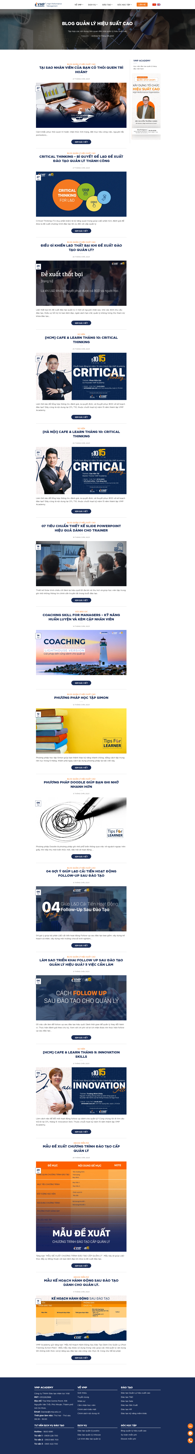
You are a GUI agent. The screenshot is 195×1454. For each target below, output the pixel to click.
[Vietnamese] (154, 4)
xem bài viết (81, 142)
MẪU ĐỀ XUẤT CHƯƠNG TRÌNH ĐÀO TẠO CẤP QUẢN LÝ (81, 1148)
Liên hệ (142, 4)
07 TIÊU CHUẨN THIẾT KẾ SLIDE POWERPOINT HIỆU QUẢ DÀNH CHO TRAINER (81, 527)
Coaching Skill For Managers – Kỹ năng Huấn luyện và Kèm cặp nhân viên (81, 616)
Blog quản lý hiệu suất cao (81, 64)
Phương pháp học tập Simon (81, 697)
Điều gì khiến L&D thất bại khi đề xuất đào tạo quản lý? (81, 247)
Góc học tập (123, 4)
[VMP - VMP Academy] (48, 4)
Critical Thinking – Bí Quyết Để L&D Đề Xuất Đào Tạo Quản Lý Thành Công (81, 158)
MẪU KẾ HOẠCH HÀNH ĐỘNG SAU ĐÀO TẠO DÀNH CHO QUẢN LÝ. (81, 1282)
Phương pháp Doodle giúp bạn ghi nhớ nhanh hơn (81, 783)
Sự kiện (81, 334)
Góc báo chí (81, 611)
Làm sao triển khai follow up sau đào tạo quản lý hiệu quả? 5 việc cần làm (81, 961)
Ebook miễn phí (81, 1143)
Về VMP (78, 4)
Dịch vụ (92, 4)
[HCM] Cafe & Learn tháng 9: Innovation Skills (81, 1054)
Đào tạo (106, 4)
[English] (158, 4)
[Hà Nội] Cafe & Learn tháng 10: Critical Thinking (81, 433)
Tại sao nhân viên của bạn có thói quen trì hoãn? (81, 69)
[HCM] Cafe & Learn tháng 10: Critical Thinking (81, 339)
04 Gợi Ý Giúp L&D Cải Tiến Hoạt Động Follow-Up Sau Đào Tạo (81, 872)
